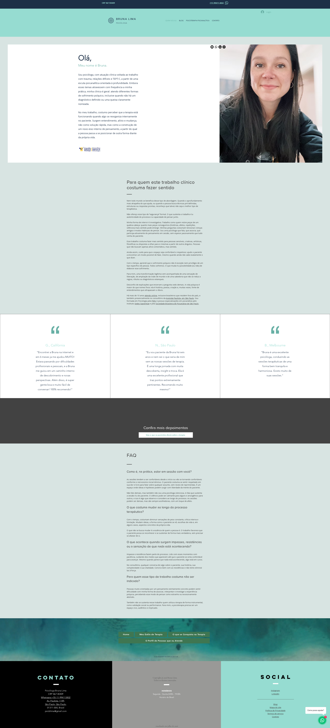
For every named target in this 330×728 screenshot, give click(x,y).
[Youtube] (212, 46)
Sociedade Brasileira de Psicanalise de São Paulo (177, 303)
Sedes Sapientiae (142, 303)
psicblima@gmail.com (56, 711)
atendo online (151, 295)
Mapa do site (275, 707)
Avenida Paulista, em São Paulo (180, 298)
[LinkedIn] (220, 46)
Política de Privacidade (275, 710)
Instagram (275, 690)
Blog (275, 704)
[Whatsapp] (216, 46)
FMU (154, 301)
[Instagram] (224, 46)
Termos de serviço (275, 713)
